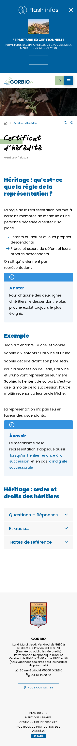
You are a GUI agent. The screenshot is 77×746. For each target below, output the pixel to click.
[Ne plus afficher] (71, 10)
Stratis (38, 735)
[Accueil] (6, 123)
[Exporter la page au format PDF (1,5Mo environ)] (65, 122)
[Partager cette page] (71, 123)
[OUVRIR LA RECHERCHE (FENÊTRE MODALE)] (59, 80)
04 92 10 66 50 (41, 675)
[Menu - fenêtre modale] (68, 80)
